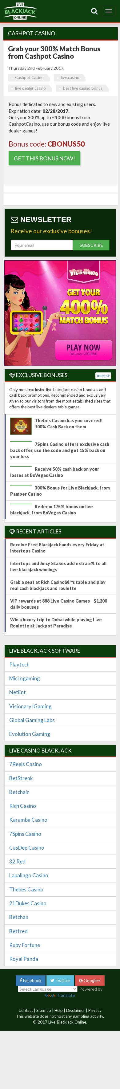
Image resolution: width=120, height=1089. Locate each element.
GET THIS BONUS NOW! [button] (44, 158)
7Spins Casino (25, 834)
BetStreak (21, 778)
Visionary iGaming (30, 706)
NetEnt (17, 692)
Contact (25, 1010)
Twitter (62, 980)
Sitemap (43, 1010)
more (102, 375)
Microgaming (24, 678)
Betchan (18, 917)
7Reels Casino (25, 764)
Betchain (19, 792)
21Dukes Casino (27, 903)
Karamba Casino (28, 819)
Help (58, 1010)
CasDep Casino (26, 847)
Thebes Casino (26, 889)
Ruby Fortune (24, 945)
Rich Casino (22, 806)
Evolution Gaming (29, 734)
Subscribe (91, 245)
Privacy (95, 1010)
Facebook (32, 980)
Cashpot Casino (29, 77)
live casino (70, 77)
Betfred (18, 931)
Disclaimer (75, 1010)
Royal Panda (23, 959)
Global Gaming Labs (32, 720)
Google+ (92, 980)
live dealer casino (30, 88)
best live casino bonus (82, 88)
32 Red (17, 861)
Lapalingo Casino (28, 875)
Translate (66, 995)
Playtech (19, 664)
